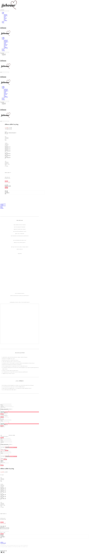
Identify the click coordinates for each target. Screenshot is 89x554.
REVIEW (3, 22)
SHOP (3, 13)
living (5, 43)
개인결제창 (5, 20)
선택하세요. (7, 137)
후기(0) (1, 206)
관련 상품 (1, 208)
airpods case (5, 14)
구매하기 (2, 465)
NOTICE (3, 21)
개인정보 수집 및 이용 (4, 409)
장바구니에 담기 (3, 523)
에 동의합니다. (6, 409)
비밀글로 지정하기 (3, 449)
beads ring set (6, 15)
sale (4, 19)
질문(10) (1, 207)
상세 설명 (1, 204)
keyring (5, 16)
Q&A (3, 49)
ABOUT (3, 38)
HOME (3, 12)
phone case (5, 17)
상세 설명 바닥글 (3, 205)
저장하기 (2, 425)
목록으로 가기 (2, 450)
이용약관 (1, 542)
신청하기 (2, 533)
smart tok (5, 18)
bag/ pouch (5, 40)
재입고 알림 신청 (7, 148)
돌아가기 (2, 459)
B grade (5, 96)
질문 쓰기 (2, 437)
